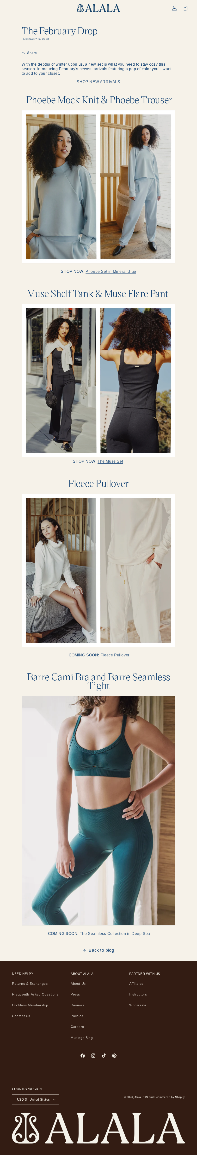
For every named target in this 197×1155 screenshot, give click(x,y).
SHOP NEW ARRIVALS (98, 82)
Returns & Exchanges (30, 983)
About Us (78, 983)
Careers (77, 1027)
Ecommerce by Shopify (169, 1097)
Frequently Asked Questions (35, 994)
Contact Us (21, 1016)
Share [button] (32, 53)
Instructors (138, 994)
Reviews (77, 1005)
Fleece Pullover (114, 655)
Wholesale (137, 1005)
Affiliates (136, 983)
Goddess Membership (30, 1005)
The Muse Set (110, 461)
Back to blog (101, 950)
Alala (138, 1097)
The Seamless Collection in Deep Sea (115, 934)
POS (145, 1097)
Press (75, 994)
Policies (77, 1016)
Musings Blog (82, 1038)
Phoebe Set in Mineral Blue (111, 271)
